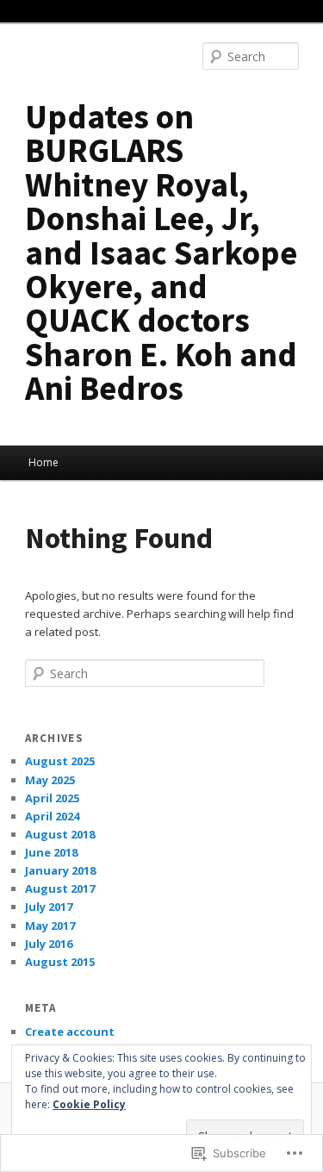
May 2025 (50, 780)
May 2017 (50, 925)
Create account (70, 1031)
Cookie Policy (89, 1104)
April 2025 (52, 798)
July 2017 (48, 906)
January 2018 (60, 870)
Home (43, 462)
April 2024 (52, 816)
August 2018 (60, 834)
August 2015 (60, 961)
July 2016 (48, 943)
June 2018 (51, 852)
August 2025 (60, 761)
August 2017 (60, 888)
